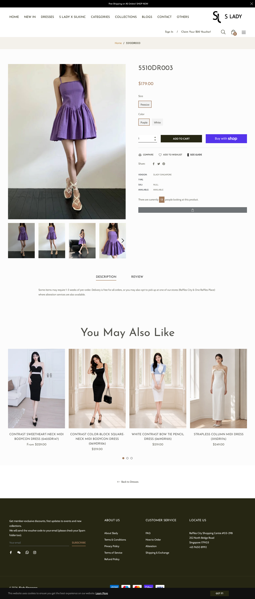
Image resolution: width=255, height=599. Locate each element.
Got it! (219, 593)
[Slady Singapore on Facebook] (10, 552)
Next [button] (123, 240)
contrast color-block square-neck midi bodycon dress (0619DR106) (97, 439)
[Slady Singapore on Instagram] (34, 552)
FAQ (148, 533)
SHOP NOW (142, 3)
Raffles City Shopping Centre (205, 533)
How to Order (153, 539)
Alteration (151, 546)
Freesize (145, 104)
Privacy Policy (111, 546)
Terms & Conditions (115, 539)
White (157, 122)
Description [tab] (106, 276)
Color (141, 114)
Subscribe (79, 542)
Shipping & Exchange (157, 552)
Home (118, 43)
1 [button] (123, 458)
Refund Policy (111, 559)
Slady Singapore (28, 587)
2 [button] (127, 458)
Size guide (196, 154)
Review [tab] (137, 276)
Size (140, 96)
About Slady (111, 533)
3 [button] (131, 458)
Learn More (102, 593)
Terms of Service (113, 552)
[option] (36, 402)
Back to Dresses (130, 481)
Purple (144, 122)
